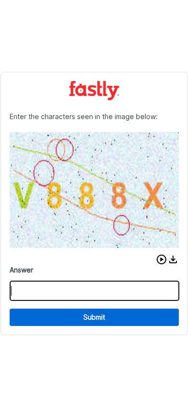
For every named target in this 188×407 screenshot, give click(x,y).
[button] (161, 259)
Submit (94, 317)
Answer (21, 270)
